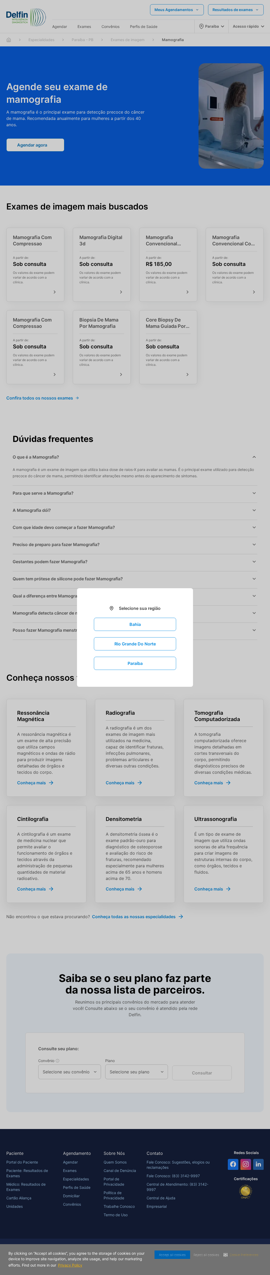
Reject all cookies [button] (202, 1255)
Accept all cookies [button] (166, 1255)
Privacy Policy (90, 1265)
